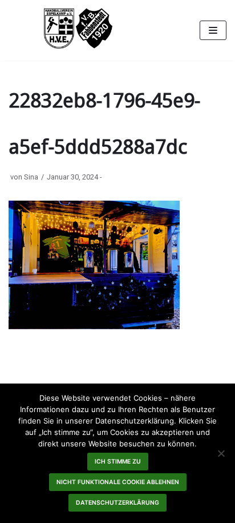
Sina (31, 177)
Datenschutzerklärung (117, 502)
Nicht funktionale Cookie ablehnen (117, 482)
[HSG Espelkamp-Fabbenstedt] (78, 30)
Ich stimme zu (118, 461)
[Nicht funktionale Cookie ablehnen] (220, 453)
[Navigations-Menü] (213, 30)
